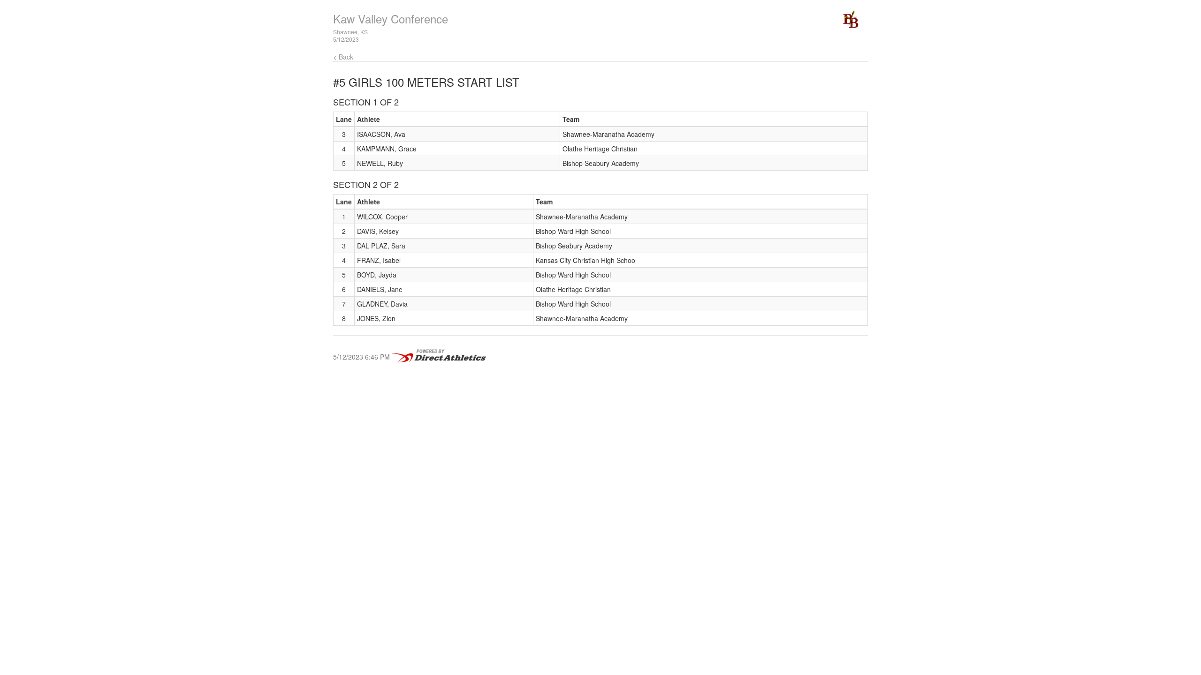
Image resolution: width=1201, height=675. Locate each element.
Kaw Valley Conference (390, 18)
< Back (343, 56)
